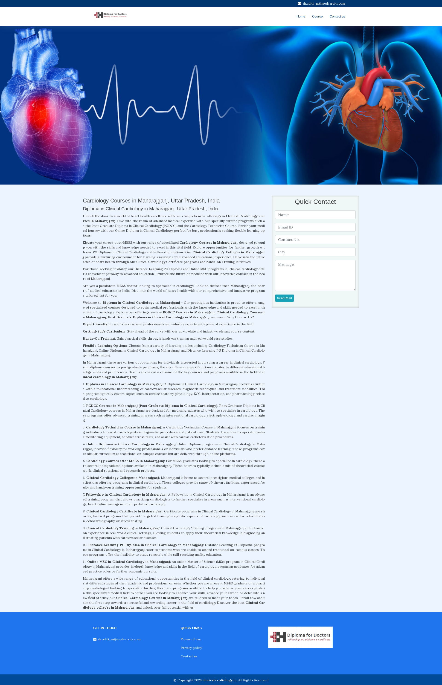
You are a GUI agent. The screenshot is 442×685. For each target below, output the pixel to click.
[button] (33, 105)
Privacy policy (191, 648)
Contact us (337, 16)
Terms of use (191, 639)
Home (301, 16)
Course (317, 16)
